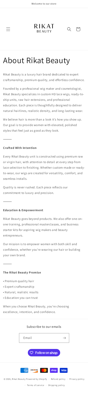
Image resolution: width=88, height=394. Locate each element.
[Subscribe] (64, 338)
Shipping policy (56, 385)
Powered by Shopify (36, 379)
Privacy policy (77, 379)
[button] (8, 29)
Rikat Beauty (18, 379)
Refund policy (58, 379)
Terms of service (35, 385)
